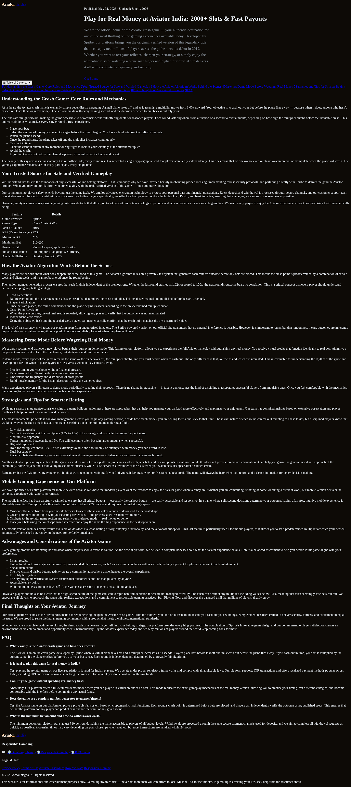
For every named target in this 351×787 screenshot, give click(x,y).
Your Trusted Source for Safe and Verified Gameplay (115, 86)
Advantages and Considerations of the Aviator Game (95, 90)
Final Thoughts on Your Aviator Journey (157, 90)
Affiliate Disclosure (51, 768)
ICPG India (80, 752)
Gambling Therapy (22, 752)
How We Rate (74, 768)
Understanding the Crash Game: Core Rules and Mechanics (41, 86)
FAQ (189, 90)
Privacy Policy (11, 768)
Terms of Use (29, 768)
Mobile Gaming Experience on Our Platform (31, 90)
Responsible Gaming (97, 768)
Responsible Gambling (53, 752)
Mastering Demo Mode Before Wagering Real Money (257, 86)
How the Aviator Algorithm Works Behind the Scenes (186, 86)
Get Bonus (91, 78)
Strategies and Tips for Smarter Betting (319, 86)
